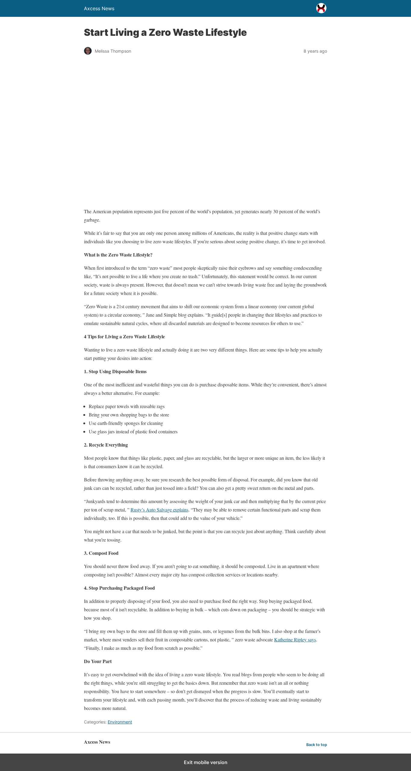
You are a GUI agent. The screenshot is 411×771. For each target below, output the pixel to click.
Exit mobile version (205, 762)
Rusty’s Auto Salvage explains (159, 509)
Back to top (316, 744)
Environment (120, 721)
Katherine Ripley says (295, 639)
